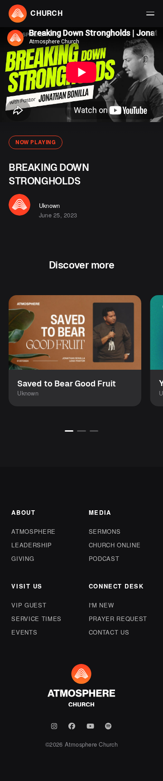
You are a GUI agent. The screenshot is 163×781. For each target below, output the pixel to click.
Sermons (105, 531)
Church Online (114, 545)
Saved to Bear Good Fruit (66, 383)
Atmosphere (33, 531)
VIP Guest (28, 605)
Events (24, 632)
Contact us (109, 632)
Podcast (104, 558)
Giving (22, 558)
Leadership (31, 545)
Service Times (36, 618)
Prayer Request (118, 618)
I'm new (101, 605)
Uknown (49, 205)
